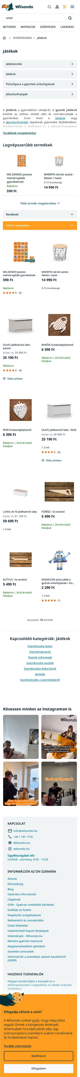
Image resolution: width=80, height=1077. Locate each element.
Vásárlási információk (22, 894)
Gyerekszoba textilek (40, 663)
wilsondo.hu (21, 849)
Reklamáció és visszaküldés (26, 920)
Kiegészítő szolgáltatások (24, 915)
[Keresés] (49, 7)
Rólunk (12, 879)
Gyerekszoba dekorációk (40, 668)
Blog (11, 889)
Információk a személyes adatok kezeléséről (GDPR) (37, 958)
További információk (17, 1046)
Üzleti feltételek (18, 925)
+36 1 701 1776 (23, 837)
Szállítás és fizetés (19, 910)
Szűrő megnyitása (18, 225)
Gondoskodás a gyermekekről (40, 680)
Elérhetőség (15, 884)
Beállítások (38, 1056)
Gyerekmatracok (40, 652)
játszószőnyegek (17, 122)
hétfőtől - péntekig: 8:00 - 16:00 (28, 857)
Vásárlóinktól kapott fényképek (28, 931)
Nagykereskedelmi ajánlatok (26, 946)
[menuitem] (9, 27)
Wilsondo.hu (21, 843)
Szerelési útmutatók (21, 951)
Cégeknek (14, 899)
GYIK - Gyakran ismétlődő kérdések (31, 904)
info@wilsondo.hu (25, 831)
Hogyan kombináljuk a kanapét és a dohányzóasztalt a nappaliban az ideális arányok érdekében (40, 985)
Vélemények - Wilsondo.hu (25, 936)
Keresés (69, 18)
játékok (60, 118)
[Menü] (72, 7)
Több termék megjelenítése (38, 203)
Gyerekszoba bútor (40, 646)
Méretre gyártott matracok (25, 941)
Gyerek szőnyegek (40, 657)
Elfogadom (38, 1068)
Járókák (40, 674)
